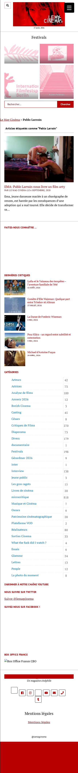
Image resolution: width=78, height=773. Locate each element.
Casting (16, 412)
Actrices (16, 386)
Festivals (17, 451)
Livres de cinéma (22, 490)
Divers (15, 438)
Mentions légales (39, 722)
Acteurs (16, 380)
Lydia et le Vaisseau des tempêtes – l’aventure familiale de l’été (46, 283)
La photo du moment (25, 575)
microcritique (20, 497)
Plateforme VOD (21, 523)
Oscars (15, 510)
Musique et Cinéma (23, 503)
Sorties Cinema (21, 536)
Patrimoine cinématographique (31, 517)
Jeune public (19, 477)
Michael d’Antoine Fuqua (41, 352)
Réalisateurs (19, 530)
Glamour (17, 556)
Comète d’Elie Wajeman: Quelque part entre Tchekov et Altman (48, 300)
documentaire (20, 445)
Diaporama (18, 432)
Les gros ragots (21, 484)
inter (14, 464)
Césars (15, 419)
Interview (17, 471)
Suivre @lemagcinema (19, 599)
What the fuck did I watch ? (28, 543)
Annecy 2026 (19, 399)
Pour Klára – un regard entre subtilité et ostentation (49, 336)
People (15, 569)
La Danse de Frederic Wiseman (44, 316)
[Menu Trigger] (69, 8)
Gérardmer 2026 (21, 458)
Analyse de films (22, 393)
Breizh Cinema (20, 406)
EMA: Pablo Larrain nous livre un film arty (34, 186)
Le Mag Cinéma (10, 120)
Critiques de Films (23, 425)
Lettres (15, 562)
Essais (15, 549)
